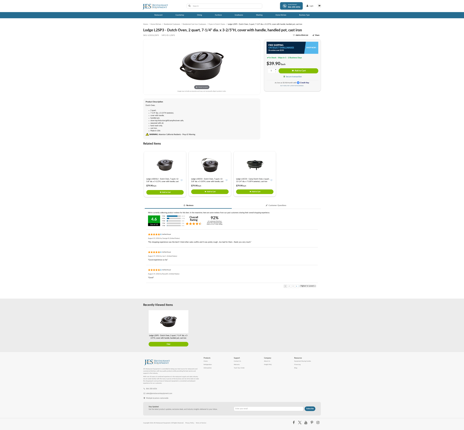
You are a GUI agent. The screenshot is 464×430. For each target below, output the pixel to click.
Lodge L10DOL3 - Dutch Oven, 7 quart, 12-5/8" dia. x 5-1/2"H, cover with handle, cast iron (162, 181)
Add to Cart (300, 71)
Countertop (179, 15)
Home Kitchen (281, 15)
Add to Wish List (302, 35)
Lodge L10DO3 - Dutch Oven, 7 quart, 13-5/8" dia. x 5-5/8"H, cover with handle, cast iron (207, 181)
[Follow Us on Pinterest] (312, 422)
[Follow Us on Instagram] (318, 422)
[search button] (189, 6)
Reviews (189, 205)
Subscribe (310, 409)
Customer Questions (277, 205)
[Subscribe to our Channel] (305, 422)
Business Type (304, 15)
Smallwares (239, 15)
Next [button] (318, 328)
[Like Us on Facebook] (293, 422)
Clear (168, 344)
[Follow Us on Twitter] (299, 422)
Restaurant (158, 15)
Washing (259, 15)
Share (317, 35)
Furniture (218, 15)
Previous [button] (145, 328)
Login (309, 6)
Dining (199, 15)
